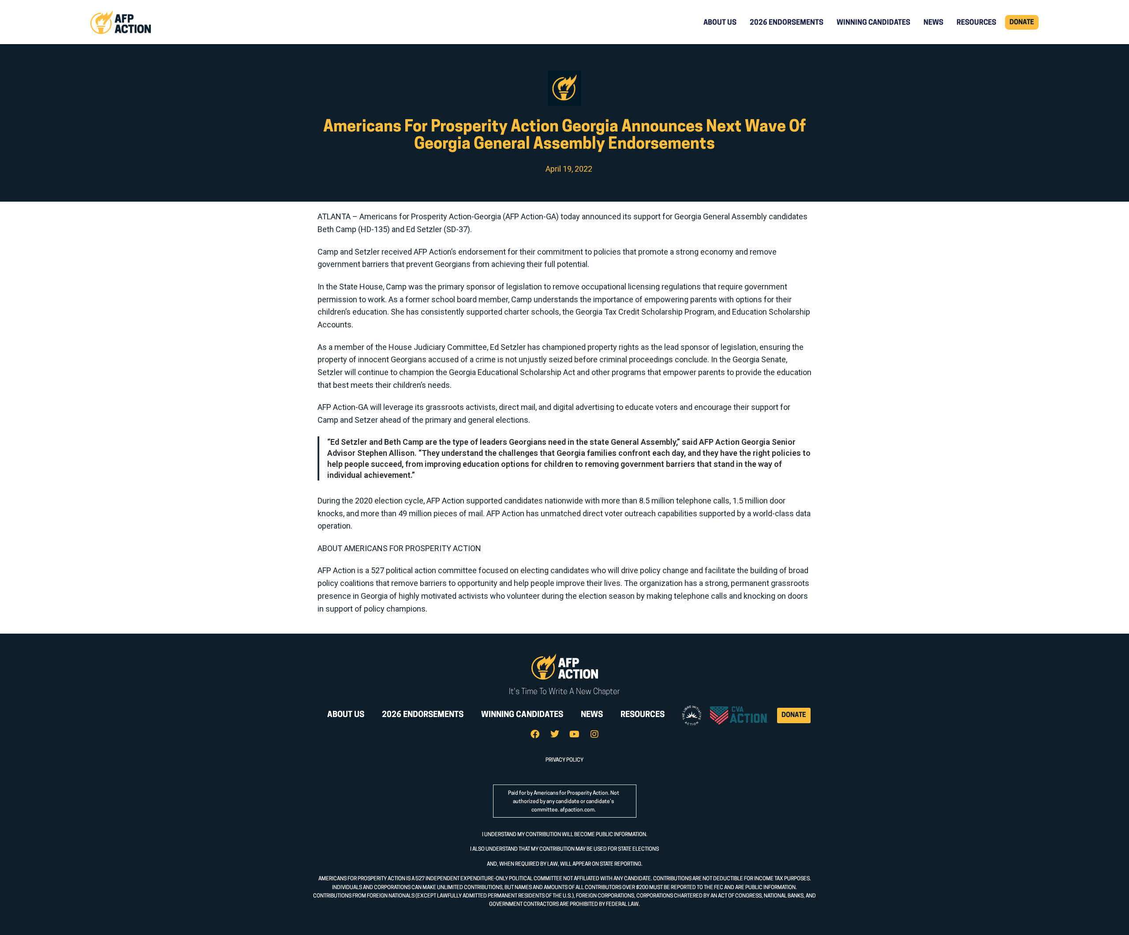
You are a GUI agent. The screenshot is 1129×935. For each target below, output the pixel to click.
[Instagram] (594, 734)
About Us (719, 22)
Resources (976, 22)
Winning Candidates (873, 22)
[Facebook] (535, 734)
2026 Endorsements (786, 22)
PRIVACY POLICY (564, 760)
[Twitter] (555, 734)
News (933, 22)
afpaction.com (577, 810)
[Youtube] (574, 734)
